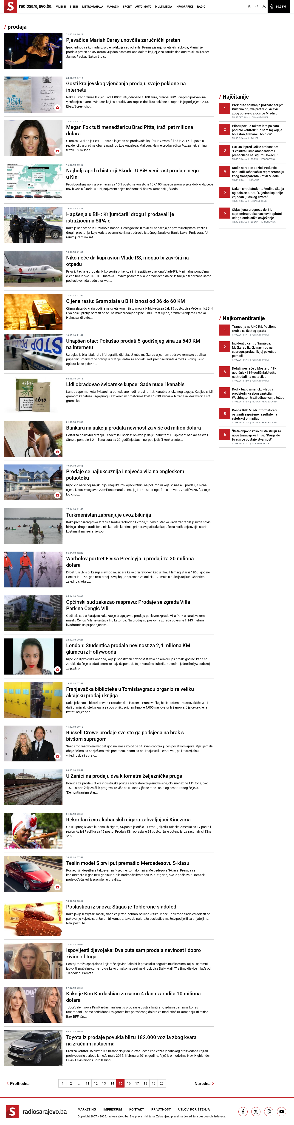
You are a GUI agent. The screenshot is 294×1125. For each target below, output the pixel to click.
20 (162, 1083)
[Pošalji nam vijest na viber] (268, 1111)
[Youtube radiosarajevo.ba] (281, 1111)
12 (96, 1083)
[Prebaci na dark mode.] (250, 6)
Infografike (184, 6)
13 (104, 1083)
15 (120, 1083)
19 (153, 1083)
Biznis (74, 6)
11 (87, 1083)
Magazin (113, 6)
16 (129, 1083)
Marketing (87, 1109)
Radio (201, 6)
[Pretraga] (257, 6)
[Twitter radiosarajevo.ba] (255, 1111)
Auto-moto (143, 6)
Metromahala (92, 6)
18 (145, 1083)
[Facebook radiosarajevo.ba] (243, 1111)
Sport (127, 6)
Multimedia (163, 6)
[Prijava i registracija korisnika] (264, 6)
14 (112, 1083)
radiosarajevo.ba (117, 1116)
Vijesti (61, 6)
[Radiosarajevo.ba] (36, 1111)
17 (137, 1083)
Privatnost (161, 1109)
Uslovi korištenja (194, 1109)
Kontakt (136, 1109)
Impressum (112, 1109)
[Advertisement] (253, 58)
